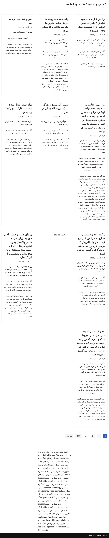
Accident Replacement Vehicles (51, 527)
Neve (105, 535)
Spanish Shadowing (51, 488)
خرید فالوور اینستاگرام (60, 458)
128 (78, 436)
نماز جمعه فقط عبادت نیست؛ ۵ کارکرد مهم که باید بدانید (19, 108)
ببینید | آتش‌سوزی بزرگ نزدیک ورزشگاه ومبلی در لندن (55, 108)
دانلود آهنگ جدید (44, 465)
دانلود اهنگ (42, 481)
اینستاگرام (64, 488)
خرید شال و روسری (53, 478)
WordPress (92, 535)
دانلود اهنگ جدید (62, 452)
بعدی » (69, 436)
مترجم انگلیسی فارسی (51, 520)
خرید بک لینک (66, 462)
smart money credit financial (50, 491)
